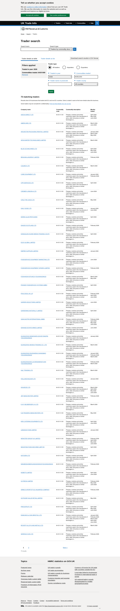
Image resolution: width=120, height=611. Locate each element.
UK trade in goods (54, 567)
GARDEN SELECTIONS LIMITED (31, 302)
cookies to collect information (37, 7)
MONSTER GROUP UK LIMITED (30, 438)
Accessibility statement (52, 600)
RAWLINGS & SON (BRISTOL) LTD (31, 515)
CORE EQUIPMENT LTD (28, 174)
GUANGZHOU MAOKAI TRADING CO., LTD (34, 345)
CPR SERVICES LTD (27, 183)
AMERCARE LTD (26, 123)
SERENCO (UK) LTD (27, 534)
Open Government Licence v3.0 (53, 606)
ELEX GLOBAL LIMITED (28, 242)
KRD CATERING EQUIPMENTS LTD (32, 421)
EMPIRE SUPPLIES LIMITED (29, 251)
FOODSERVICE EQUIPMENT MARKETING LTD (35, 259)
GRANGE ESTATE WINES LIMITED (31, 327)
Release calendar (27, 576)
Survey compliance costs (56, 583)
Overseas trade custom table (31, 579)
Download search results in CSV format (84, 58)
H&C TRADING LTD (27, 370)
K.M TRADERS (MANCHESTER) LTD (32, 413)
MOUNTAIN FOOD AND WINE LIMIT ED (32, 447)
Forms (23, 573)
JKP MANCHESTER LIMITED (29, 396)
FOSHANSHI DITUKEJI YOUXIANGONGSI (33, 276)
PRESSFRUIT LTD (26, 506)
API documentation (26, 602)
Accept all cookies (32, 15)
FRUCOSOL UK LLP (27, 293)
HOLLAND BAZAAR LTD (28, 379)
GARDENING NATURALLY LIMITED (31, 310)
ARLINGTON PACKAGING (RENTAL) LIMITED (34, 131)
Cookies (35, 600)
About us (23, 600)
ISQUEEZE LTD (25, 387)
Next (65, 548)
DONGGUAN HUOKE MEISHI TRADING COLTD (35, 234)
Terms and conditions (67, 600)
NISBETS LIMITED (26, 472)
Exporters (84, 67)
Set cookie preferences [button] (58, 15)
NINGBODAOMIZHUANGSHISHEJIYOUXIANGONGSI (37, 464)
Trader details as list (48, 58)
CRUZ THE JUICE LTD (28, 200)
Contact (42, 600)
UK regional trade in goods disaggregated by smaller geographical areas (84, 581)
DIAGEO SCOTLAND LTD (28, 225)
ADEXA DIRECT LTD (27, 114)
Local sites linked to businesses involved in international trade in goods (86, 574)
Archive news (25, 570)
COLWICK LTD (25, 166)
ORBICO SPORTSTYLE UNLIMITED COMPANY (35, 489)
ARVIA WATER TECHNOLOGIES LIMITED (33, 140)
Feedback (36, 602)
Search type (54, 46)
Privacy (30, 600)
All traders (56, 67)
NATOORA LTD (25, 455)
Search (28, 34)
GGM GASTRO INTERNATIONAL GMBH (33, 319)
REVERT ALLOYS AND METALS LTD (32, 525)
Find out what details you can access (60, 103)
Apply (51, 91)
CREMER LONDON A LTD (28, 191)
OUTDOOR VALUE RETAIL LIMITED (31, 498)
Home (22, 34)
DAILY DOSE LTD (26, 208)
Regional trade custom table (31, 582)
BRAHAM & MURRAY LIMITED (30, 157)
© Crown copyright (92, 606)
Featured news (26, 567)
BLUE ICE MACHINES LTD (29, 148)
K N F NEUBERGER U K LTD (29, 404)
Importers (70, 67)
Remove (25, 75)
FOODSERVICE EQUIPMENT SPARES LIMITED (35, 268)
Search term (25, 46)
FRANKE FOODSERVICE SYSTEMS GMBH (34, 285)
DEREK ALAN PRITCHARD (29, 217)
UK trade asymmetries (55, 570)
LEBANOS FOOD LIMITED (29, 430)
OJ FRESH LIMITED (27, 481)
